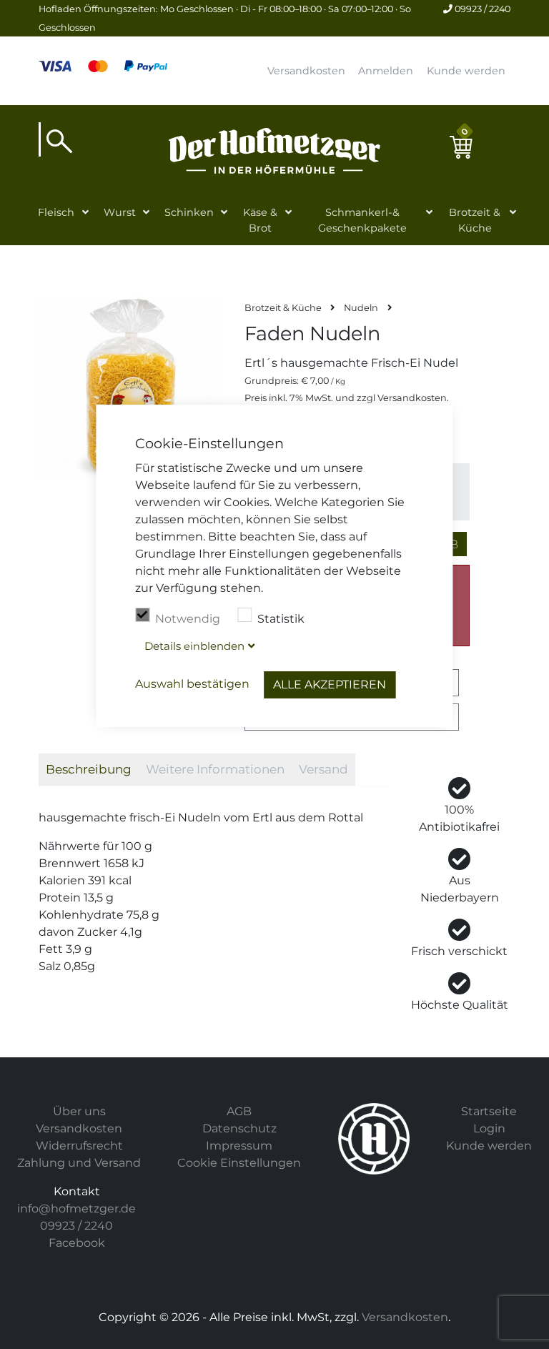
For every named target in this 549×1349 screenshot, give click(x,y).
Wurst (120, 212)
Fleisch (56, 212)
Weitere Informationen (215, 769)
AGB (239, 1111)
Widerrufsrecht (79, 1145)
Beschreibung (89, 769)
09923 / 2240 (481, 9)
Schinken (189, 212)
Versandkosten (306, 70)
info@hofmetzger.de (76, 1208)
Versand (323, 769)
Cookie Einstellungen (239, 1163)
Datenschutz (239, 1128)
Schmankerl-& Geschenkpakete (362, 220)
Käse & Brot (260, 220)
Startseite (489, 1111)
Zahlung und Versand (79, 1163)
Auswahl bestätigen (192, 684)
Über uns (79, 1111)
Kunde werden (466, 70)
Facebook (77, 1243)
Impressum (239, 1145)
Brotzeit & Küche (474, 220)
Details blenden (194, 646)
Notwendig (187, 619)
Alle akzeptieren (329, 684)
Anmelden (385, 70)
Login (489, 1128)
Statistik (281, 619)
